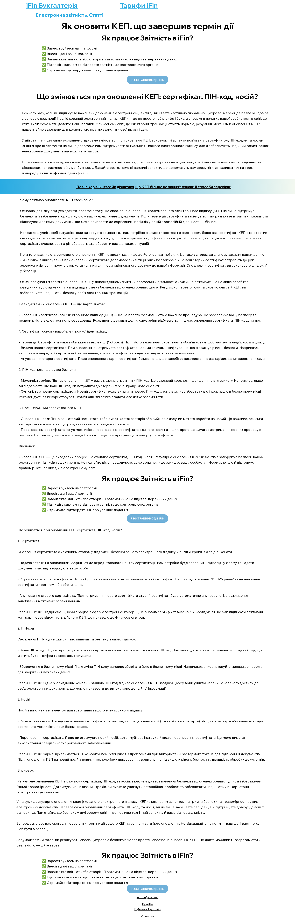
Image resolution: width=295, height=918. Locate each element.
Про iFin (147, 904)
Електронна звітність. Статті (69, 15)
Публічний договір (147, 909)
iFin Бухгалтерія (52, 5)
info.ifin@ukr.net (147, 897)
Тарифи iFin (139, 5)
